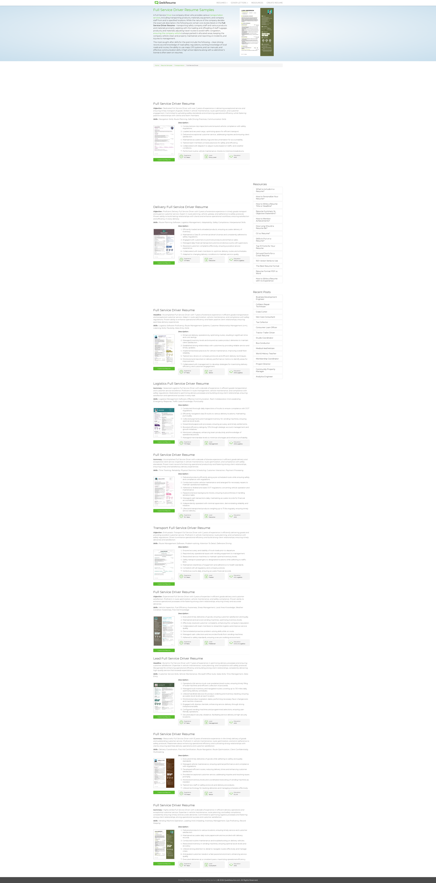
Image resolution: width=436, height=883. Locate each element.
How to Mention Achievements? (263, 220)
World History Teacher (266, 353)
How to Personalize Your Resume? (267, 197)
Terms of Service (198, 880)
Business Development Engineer (266, 298)
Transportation (179, 65)
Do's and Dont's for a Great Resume (265, 254)
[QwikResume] (165, 3)
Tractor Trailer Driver (265, 333)
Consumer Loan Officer (266, 327)
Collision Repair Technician (263, 305)
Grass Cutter (261, 312)
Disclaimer (212, 880)
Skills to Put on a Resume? (263, 240)
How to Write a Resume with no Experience (266, 280)
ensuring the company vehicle (167, 33)
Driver (169, 15)
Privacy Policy (184, 880)
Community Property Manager (265, 370)
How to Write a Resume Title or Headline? (266, 205)
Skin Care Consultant (265, 317)
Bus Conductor (263, 343)
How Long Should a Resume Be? (265, 227)
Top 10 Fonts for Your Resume (265, 247)
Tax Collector (262, 322)
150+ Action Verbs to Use (267, 261)
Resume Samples (166, 65)
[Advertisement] (218, 84)
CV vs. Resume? (263, 233)
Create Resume (275, 3)
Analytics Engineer (264, 377)
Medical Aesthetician (265, 348)
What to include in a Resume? (265, 190)
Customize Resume (164, 160)
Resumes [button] (221, 3)
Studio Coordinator (264, 338)
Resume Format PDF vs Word (266, 272)
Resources (257, 3)
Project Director (263, 364)
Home (157, 65)
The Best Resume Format (267, 266)
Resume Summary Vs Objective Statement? (266, 212)
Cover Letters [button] (239, 3)
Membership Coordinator (267, 359)
